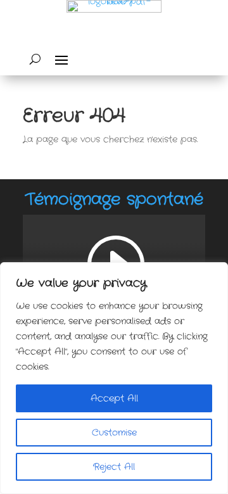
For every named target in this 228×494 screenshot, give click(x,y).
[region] (114, 378)
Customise (114, 432)
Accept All (114, 398)
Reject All (114, 466)
